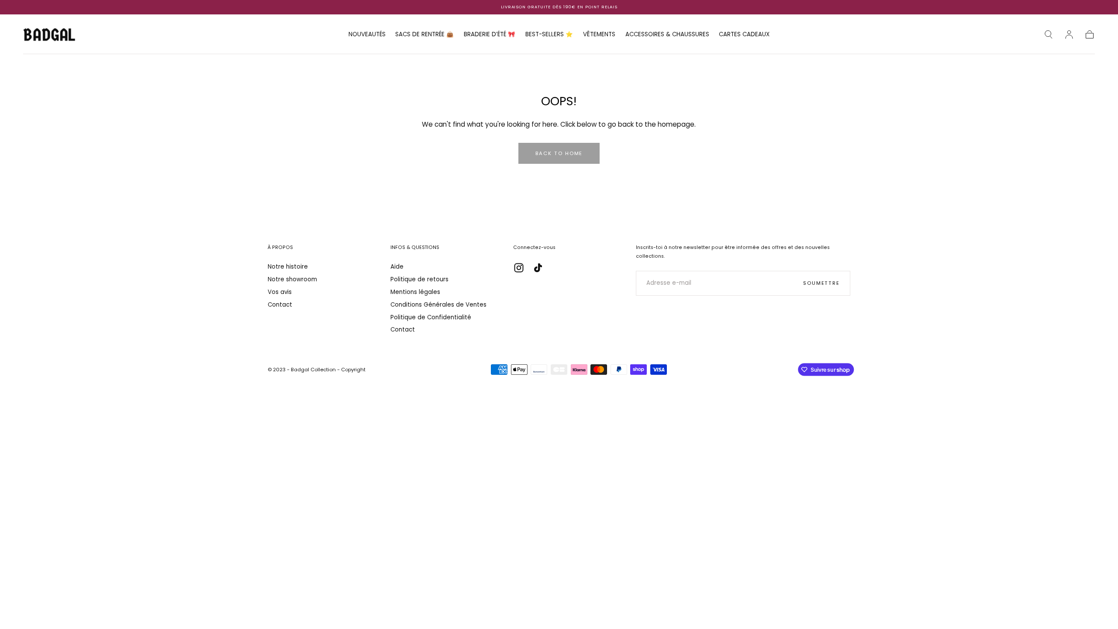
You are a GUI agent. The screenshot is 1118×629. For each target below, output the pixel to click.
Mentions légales (415, 292)
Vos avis (280, 292)
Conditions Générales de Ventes (438, 305)
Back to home (559, 153)
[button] (1048, 34)
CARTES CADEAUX (744, 34)
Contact (280, 305)
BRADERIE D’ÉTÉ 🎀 (489, 34)
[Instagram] (518, 267)
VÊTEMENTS (599, 34)
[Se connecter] (1069, 34)
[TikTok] (538, 267)
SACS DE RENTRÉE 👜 (424, 34)
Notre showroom (292, 279)
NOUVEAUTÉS (367, 34)
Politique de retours (419, 279)
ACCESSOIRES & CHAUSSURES (667, 34)
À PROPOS (280, 247)
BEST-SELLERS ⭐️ (549, 34)
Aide (397, 267)
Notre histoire (288, 267)
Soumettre (821, 283)
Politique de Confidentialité (430, 317)
